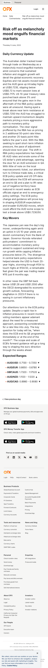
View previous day (12, 399)
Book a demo (33, 477)
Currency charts (9, 544)
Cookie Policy (12, 665)
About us (6, 599)
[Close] (37, 653)
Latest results (29, 602)
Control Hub (29, 490)
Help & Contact (21, 477)
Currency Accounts (10, 515)
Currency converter (10, 529)
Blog (26, 533)
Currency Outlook (31, 526)
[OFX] (7, 9)
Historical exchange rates (12, 536)
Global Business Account (12, 490)
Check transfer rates (10, 558)
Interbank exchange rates (12, 533)
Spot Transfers (9, 504)
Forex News (29, 529)
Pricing (27, 510)
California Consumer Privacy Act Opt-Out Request (10, 615)
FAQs (12, 477)
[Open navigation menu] (43, 9)
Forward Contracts (10, 507)
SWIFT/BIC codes (9, 547)
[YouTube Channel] (30, 457)
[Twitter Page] (19, 457)
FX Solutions (8, 500)
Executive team (9, 629)
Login (36, 9)
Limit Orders (8, 511)
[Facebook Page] (8, 457)
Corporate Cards (9, 497)
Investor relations (31, 609)
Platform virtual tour (10, 526)
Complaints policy (9, 606)
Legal (5, 602)
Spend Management (31, 493)
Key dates (28, 606)
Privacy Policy (8, 609)
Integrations (29, 506)
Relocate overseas (10, 575)
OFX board (7, 626)
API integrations (30, 558)
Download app (8, 565)
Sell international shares (12, 588)
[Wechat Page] (25, 457)
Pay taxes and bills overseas (13, 578)
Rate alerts (7, 540)
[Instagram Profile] (36, 457)
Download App (29, 513)
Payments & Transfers (11, 493)
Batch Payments (30, 502)
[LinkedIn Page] (14, 457)
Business (7, 2)
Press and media (30, 562)
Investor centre (30, 599)
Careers (6, 633)
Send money (8, 562)
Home (5, 16)
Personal (18, 2)
